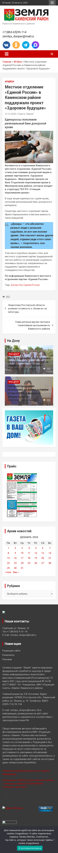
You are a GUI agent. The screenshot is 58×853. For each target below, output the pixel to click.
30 (15, 568)
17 (22, 558)
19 (35, 558)
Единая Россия (32, 285)
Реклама (7, 659)
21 (49, 558)
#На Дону (14, 354)
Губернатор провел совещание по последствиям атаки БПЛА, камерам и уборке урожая (28, 391)
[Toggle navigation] (6, 54)
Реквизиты (8, 655)
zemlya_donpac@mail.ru (18, 36)
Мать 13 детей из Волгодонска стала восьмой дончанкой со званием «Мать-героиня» (29, 362)
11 (29, 553)
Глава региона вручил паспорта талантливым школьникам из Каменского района (32, 325)
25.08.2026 (13, 369)
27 (42, 563)
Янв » (16, 572)
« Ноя (8, 572)
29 (8, 568)
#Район (18, 61)
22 (8, 563)
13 (42, 553)
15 (8, 558)
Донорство (17, 285)
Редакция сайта (11, 650)
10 (22, 553)
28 (49, 563)
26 (35, 563)
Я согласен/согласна (30, 848)
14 (49, 553)
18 (29, 558)
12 (35, 553)
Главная (6, 61)
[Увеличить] (49, 135)
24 (22, 563)
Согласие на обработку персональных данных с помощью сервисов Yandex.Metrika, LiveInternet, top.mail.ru (28, 783)
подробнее (22, 833)
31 (22, 568)
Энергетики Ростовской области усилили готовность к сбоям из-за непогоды (27, 308)
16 (15, 558)
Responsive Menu (52, 2)
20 (42, 558)
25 (29, 563)
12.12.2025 (10, 114)
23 (15, 563)
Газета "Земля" (26, 114)
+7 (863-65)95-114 (14, 32)
